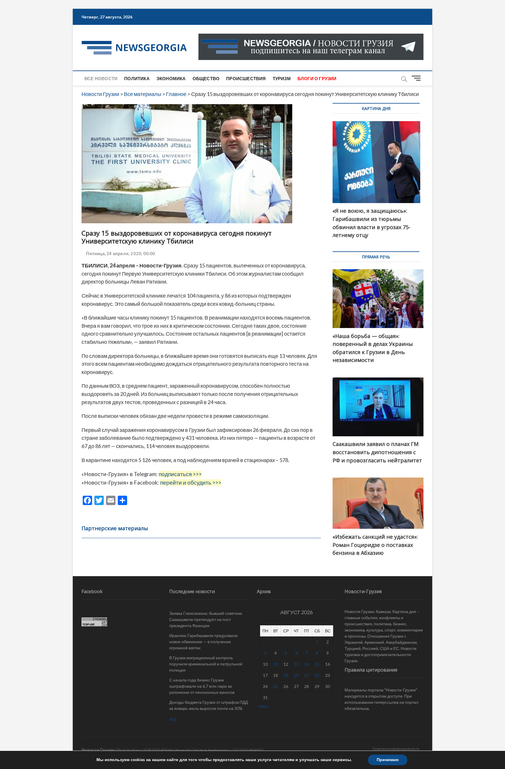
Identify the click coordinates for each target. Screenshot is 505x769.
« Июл (262, 706)
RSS (173, 719)
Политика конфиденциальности (396, 749)
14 (306, 664)
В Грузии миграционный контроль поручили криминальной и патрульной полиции (205, 663)
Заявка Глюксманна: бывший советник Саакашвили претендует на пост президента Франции (205, 619)
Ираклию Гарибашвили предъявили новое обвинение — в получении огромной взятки (203, 641)
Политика (137, 78)
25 (275, 686)
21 (306, 675)
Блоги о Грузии (317, 78)
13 (296, 664)
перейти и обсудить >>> (190, 482)
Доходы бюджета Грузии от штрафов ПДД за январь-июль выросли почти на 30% (208, 705)
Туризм (282, 78)
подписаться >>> (180, 474)
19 (285, 675)
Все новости (100, 78)
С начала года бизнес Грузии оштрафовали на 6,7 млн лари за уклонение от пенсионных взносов (201, 686)
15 (317, 664)
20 (296, 675)
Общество (206, 78)
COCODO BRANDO (248, 750)
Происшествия (246, 78)
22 (317, 675)
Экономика (171, 78)
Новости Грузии (98, 749)
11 (275, 664)
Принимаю (388, 760)
